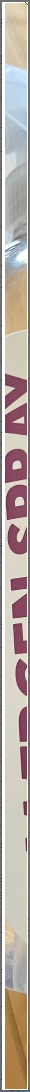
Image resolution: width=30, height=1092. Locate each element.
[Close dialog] (26, 3)
